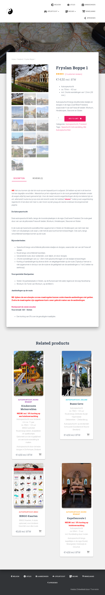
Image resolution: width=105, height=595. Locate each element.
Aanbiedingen (90, 5)
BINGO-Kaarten (28, 516)
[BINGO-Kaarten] (28, 485)
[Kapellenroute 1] (76, 485)
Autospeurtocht (72, 124)
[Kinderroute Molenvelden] (28, 373)
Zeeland (84, 400)
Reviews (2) (38, 178)
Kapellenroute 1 (76, 518)
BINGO (36, 512)
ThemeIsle (94, 589)
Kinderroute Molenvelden (28, 407)
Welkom (57, 5)
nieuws (67, 199)
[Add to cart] (40, 455)
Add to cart (73, 119)
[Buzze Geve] (76, 373)
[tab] (21, 178)
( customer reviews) (73, 74)
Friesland (20, 59)
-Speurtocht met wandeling (71, 127)
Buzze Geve (76, 403)
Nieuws (72, 11)
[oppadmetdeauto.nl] (9, 11)
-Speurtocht (52, 11)
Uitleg (72, 5)
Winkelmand (90, 11)
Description (19, 178)
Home (13, 59)
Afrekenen (91, 18)
